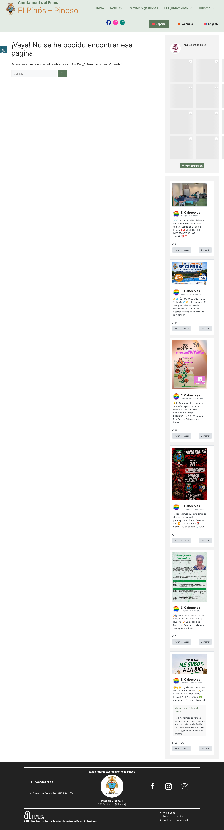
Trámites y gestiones (143, 8)
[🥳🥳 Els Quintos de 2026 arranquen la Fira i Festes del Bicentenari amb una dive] (207, 96)
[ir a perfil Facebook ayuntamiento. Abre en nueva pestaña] (152, 786)
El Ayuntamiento (176, 8)
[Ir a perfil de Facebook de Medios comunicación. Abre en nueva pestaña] (108, 22)
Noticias (116, 8)
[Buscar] (62, 74)
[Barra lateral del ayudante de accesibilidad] (3, 49)
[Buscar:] (34, 73)
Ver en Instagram (194, 165)
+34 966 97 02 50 (43, 782)
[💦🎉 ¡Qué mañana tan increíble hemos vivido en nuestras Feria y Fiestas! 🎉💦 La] (181, 70)
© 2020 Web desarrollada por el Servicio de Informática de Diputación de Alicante (60, 821)
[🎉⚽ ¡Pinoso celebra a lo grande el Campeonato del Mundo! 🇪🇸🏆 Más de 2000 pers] (207, 122)
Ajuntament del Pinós (38, 2)
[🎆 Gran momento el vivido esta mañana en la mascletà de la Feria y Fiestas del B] (207, 70)
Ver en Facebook (182, 250)
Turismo (204, 8)
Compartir (205, 250)
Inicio (100, 8)
